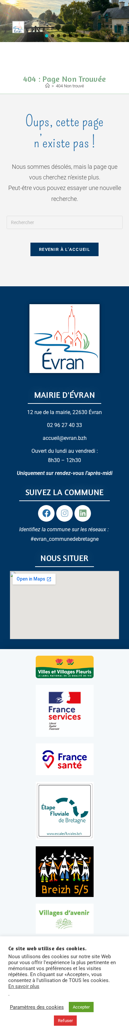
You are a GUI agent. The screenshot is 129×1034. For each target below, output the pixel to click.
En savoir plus (23, 986)
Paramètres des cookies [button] (37, 1007)
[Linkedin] (82, 513)
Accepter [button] (81, 1007)
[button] (46, 35)
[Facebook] (46, 513)
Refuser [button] (65, 1020)
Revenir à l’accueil (64, 249)
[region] (64, 21)
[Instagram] (64, 513)
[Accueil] (47, 85)
